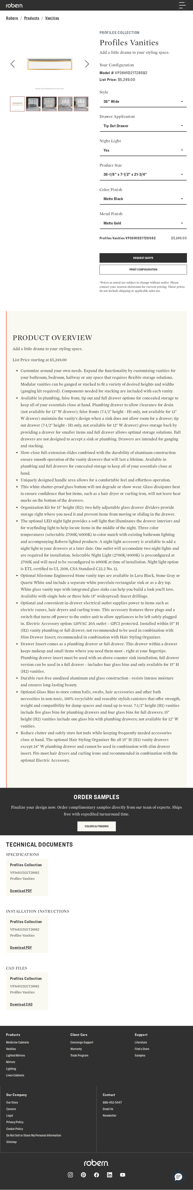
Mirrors (10, 1062)
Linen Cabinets (15, 1075)
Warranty (76, 1049)
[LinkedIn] (109, 1175)
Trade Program (79, 1055)
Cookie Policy (14, 1129)
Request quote (143, 258)
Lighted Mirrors (15, 1055)
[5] (81, 104)
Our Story (12, 1102)
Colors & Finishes (97, 826)
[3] (49, 104)
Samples (140, 1055)
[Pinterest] (83, 1174)
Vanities (52, 18)
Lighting (11, 1069)
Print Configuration (143, 269)
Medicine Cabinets (17, 1042)
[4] (65, 104)
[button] (178, 1177)
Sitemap (11, 1142)
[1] (17, 104)
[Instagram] (70, 1175)
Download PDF (21, 890)
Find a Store (142, 1049)
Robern (12, 18)
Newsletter (109, 1115)
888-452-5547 (112, 1102)
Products (31, 18)
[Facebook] (96, 1174)
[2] (33, 104)
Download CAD (21, 1004)
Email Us (108, 1109)
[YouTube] (122, 1175)
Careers (11, 1109)
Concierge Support (81, 1042)
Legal (9, 1115)
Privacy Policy (14, 1122)
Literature (141, 1042)
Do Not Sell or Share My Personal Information (33, 1135)
